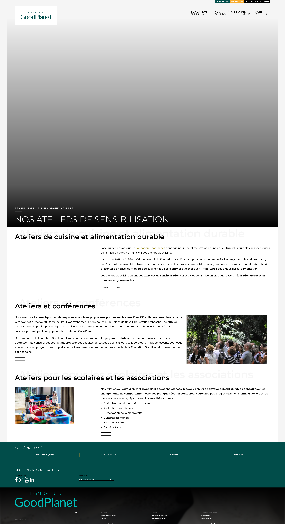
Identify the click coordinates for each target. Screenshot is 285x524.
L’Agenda (203, 521)
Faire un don (222, 2)
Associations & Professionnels (160, 521)
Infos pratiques (205, 515)
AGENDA (118, 287)
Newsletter (237, 2)
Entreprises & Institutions (158, 518)
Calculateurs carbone (257, 2)
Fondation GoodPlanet (150, 248)
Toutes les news (105, 521)
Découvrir (106, 287)
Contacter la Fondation (22, 523)
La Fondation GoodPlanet (108, 515)
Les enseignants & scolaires (159, 515)
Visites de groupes (206, 518)
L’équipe (103, 518)
